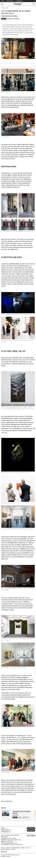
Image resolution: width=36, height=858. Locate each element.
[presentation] (7, 815)
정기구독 (28, 847)
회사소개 (3, 847)
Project (4, 18)
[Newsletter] (28, 835)
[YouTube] (30, 835)
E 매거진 (3, 849)
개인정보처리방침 (15, 847)
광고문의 (13, 849)
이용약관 (8, 847)
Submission (31, 828)
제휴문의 (8, 849)
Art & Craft (9, 18)
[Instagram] (34, 835)
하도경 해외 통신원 (7, 801)
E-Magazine (19, 1)
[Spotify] (32, 835)
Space (20, 817)
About (2, 1)
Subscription (10, 1)
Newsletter (31, 830)
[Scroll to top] (34, 847)
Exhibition (16, 18)
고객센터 (23, 847)
